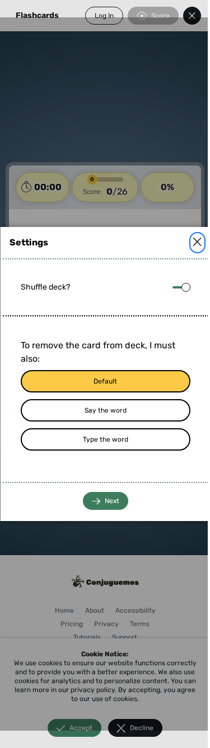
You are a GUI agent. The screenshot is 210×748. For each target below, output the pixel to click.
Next (111, 501)
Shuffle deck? (44, 287)
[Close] (197, 242)
